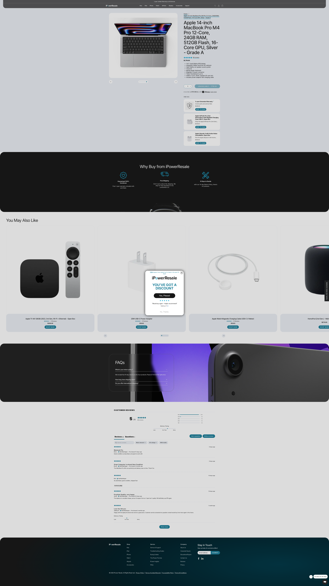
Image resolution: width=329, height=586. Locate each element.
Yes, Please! (164, 295)
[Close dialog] (181, 272)
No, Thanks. (164, 312)
